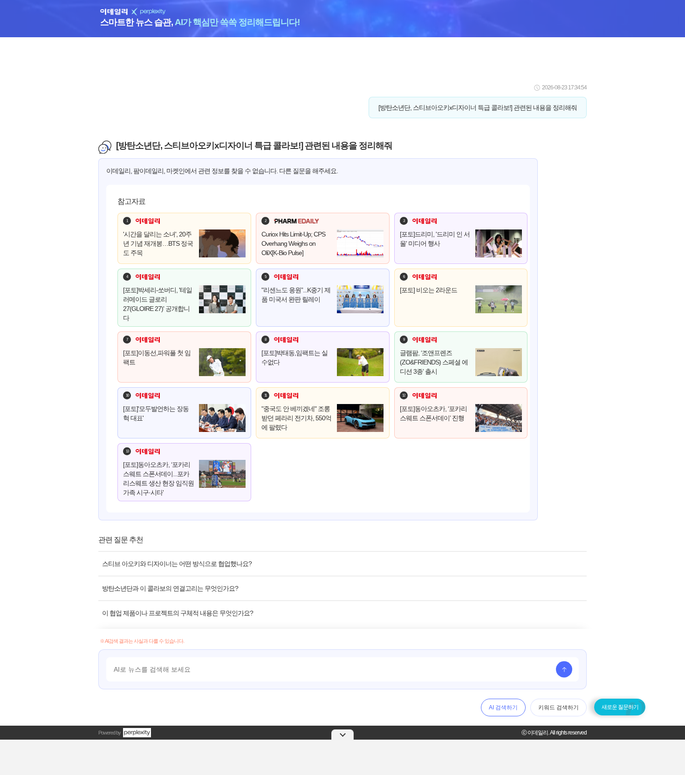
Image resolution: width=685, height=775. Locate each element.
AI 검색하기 (503, 707)
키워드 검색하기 (558, 707)
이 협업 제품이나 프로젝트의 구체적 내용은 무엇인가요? (177, 613)
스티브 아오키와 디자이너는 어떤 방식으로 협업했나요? (177, 563)
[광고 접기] (342, 734)
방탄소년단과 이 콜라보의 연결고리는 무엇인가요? (170, 588)
